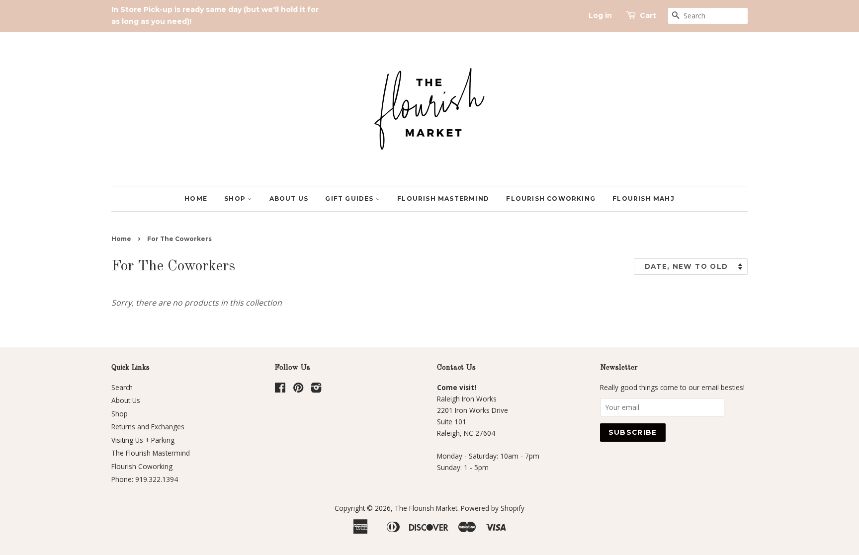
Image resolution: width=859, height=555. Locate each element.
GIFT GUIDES (350, 198)
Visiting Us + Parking (142, 440)
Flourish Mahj (643, 198)
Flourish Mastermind (443, 198)
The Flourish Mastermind (150, 453)
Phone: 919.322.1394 (144, 479)
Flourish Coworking (551, 198)
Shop (236, 198)
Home (195, 198)
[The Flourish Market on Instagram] (316, 389)
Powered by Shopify (492, 508)
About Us (289, 198)
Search (122, 387)
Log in (600, 15)
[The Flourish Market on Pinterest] (298, 389)
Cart (648, 15)
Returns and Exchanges (147, 426)
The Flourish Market (426, 508)
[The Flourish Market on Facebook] (280, 389)
